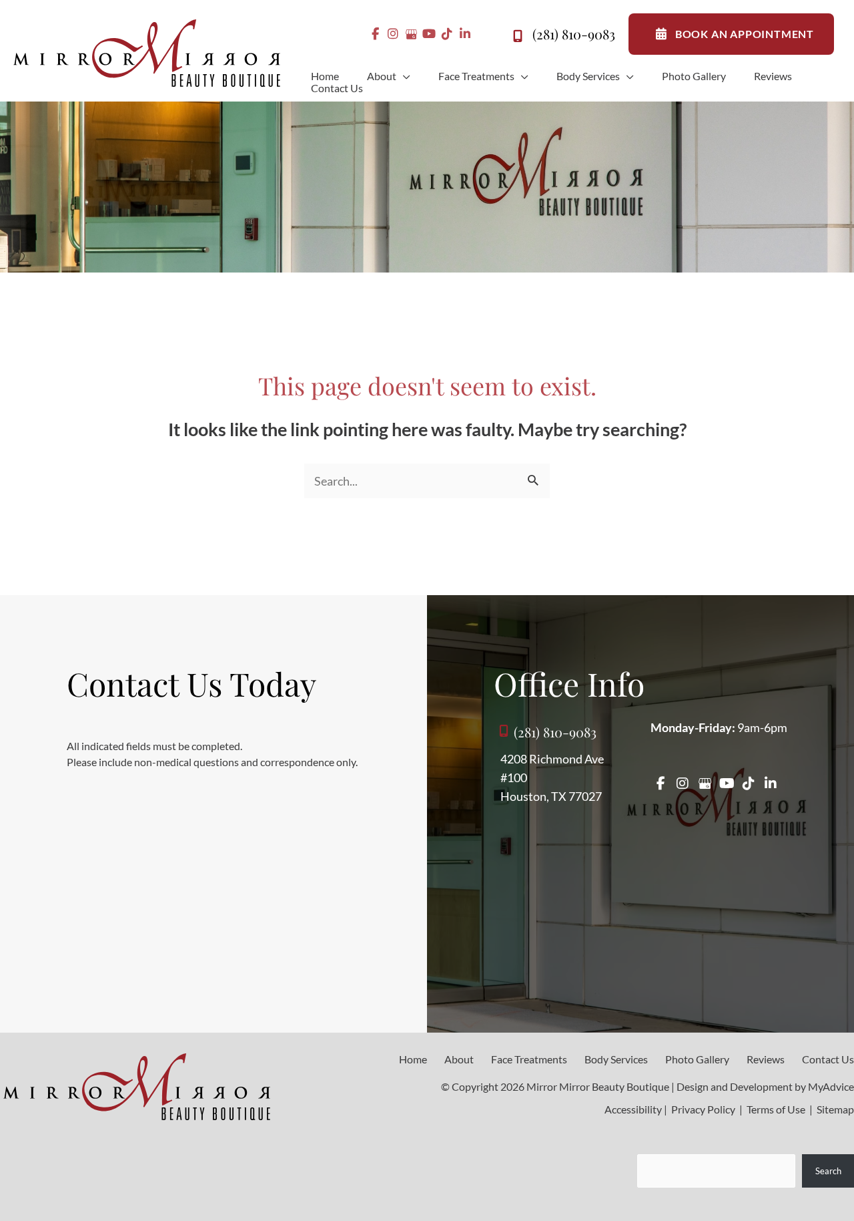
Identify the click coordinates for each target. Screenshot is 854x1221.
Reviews (766, 1059)
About (459, 1059)
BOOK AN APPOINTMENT (744, 33)
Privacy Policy (703, 1109)
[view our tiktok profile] (447, 34)
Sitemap (834, 1109)
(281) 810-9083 (573, 34)
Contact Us (828, 1059)
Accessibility (633, 1109)
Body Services (616, 1059)
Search (828, 1171)
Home (413, 1059)
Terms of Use (776, 1109)
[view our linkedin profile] (465, 34)
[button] (403, 76)
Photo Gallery (697, 1059)
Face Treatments (529, 1059)
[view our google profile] (411, 34)
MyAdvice (831, 1086)
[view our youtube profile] (429, 34)
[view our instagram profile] (393, 34)
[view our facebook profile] (375, 34)
